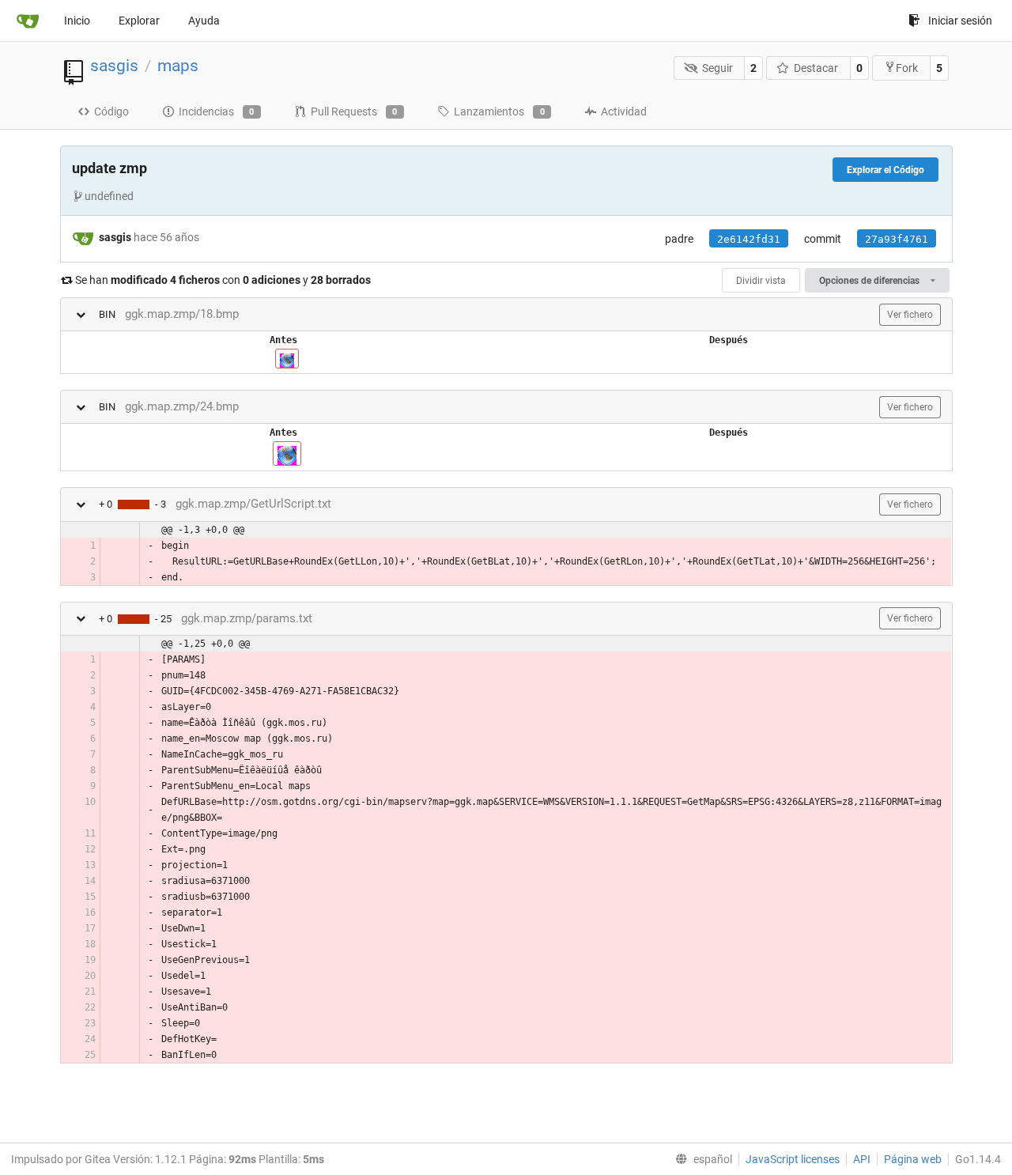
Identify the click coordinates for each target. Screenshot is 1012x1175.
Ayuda (204, 20)
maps (177, 65)
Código (111, 111)
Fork (907, 68)
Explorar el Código (885, 170)
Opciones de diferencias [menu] (870, 280)
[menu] (700, 1159)
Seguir (717, 68)
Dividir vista (761, 280)
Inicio (77, 20)
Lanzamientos (499, 111)
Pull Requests (354, 111)
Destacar (816, 68)
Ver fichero (910, 314)
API (861, 1159)
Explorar (139, 20)
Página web (913, 1159)
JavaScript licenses (793, 1159)
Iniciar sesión (960, 20)
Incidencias (217, 111)
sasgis (114, 65)
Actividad (624, 111)
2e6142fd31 (748, 239)
